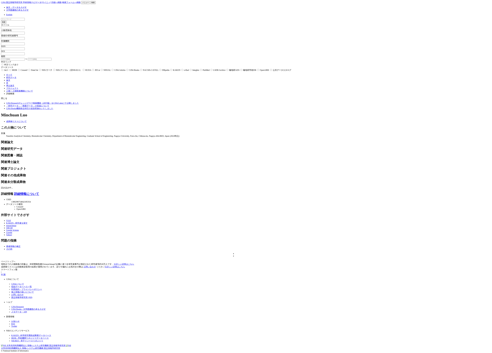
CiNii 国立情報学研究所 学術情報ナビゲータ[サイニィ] (26, 2)
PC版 (3, 274)
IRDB (15, 70)
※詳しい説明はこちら (124, 264)
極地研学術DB (250, 70)
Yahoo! (9, 235)
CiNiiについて (17, 284)
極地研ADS (234, 70)
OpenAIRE (264, 70)
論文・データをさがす (16, 7)
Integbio (196, 70)
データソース (7, 67)
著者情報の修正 (13, 246)
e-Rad (186, 70)
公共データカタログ (281, 70)
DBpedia (166, 70)
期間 (3, 56)
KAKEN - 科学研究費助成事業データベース (31, 335)
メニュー (85, 2)
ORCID (9, 228)
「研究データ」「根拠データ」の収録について (27, 106)
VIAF (8, 221)
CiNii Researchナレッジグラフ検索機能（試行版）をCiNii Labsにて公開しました (42, 103)
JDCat (97, 70)
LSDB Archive (219, 70)
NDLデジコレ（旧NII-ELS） (68, 70)
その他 (9, 249)
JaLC (6, 70)
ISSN (3, 46)
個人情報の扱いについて (22, 292)
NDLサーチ (47, 70)
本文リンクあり (11, 64)
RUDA (88, 70)
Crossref (24, 70)
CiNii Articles (120, 70)
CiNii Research (17, 307)
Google (9, 232)
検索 (93, 2)
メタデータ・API (19, 312)
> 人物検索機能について (22, 91)
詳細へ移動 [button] (56, 2)
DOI (3, 51)
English (9, 15)
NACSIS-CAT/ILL (150, 70)
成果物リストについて (16, 121)
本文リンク (6, 62)
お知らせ (15, 321)
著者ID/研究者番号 (9, 36)
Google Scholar (12, 230)
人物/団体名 (6, 30)
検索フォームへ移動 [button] (71, 2)
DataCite (34, 70)
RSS (13, 324)
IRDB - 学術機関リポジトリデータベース (30, 338)
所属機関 (5, 41)
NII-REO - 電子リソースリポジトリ (27, 341)
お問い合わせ (90, 267)
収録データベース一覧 (21, 287)
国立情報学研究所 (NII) (21, 297)
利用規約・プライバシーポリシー (26, 289)
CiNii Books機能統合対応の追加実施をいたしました (29, 108)
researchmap (11, 225)
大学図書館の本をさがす (17, 10)
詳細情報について (26, 193)
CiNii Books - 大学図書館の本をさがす (28, 309)
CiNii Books (134, 70)
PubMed (206, 70)
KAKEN (176, 70)
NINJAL (107, 70)
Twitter (14, 326)
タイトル (5, 25)
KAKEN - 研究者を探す (17, 223)
